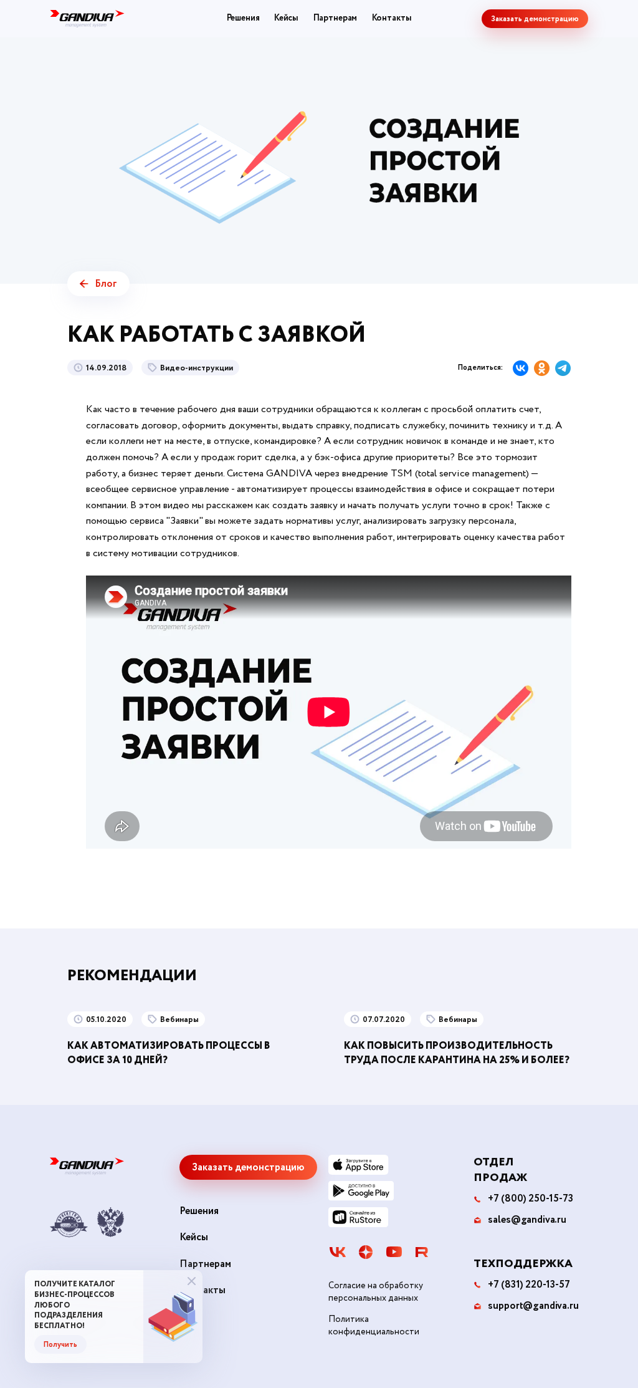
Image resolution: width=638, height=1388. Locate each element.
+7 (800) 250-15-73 (530, 1199)
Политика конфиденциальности (373, 1326)
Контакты (392, 18)
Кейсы (286, 18)
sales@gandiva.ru (527, 1220)
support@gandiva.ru (533, 1306)
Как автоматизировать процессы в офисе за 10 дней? (168, 1053)
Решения (243, 18)
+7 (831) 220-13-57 (528, 1285)
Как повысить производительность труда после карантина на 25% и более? (456, 1053)
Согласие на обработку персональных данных (375, 1292)
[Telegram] (563, 368)
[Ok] (542, 368)
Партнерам (335, 18)
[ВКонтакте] (520, 368)
